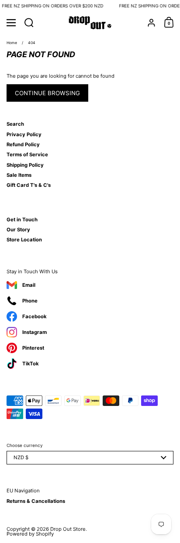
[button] (29, 23)
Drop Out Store (68, 529)
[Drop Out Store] (90, 22)
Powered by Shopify (30, 534)
